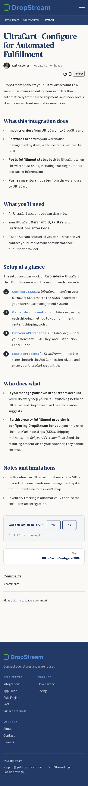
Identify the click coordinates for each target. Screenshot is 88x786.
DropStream (12, 20)
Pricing (42, 691)
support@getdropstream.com (23, 767)
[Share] (70, 74)
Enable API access (25, 353)
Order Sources (31, 20)
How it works (47, 684)
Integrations (12, 684)
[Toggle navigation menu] (81, 7)
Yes (53, 525)
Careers (8, 742)
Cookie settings (13, 772)
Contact (9, 735)
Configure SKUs (24, 291)
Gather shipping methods (31, 312)
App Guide (10, 691)
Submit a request (14, 711)
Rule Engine (11, 697)
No (69, 525)
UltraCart (49, 20)
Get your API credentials (30, 333)
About (7, 728)
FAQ (6, 704)
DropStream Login (59, 767)
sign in (17, 600)
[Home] (27, 7)
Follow (79, 74)
